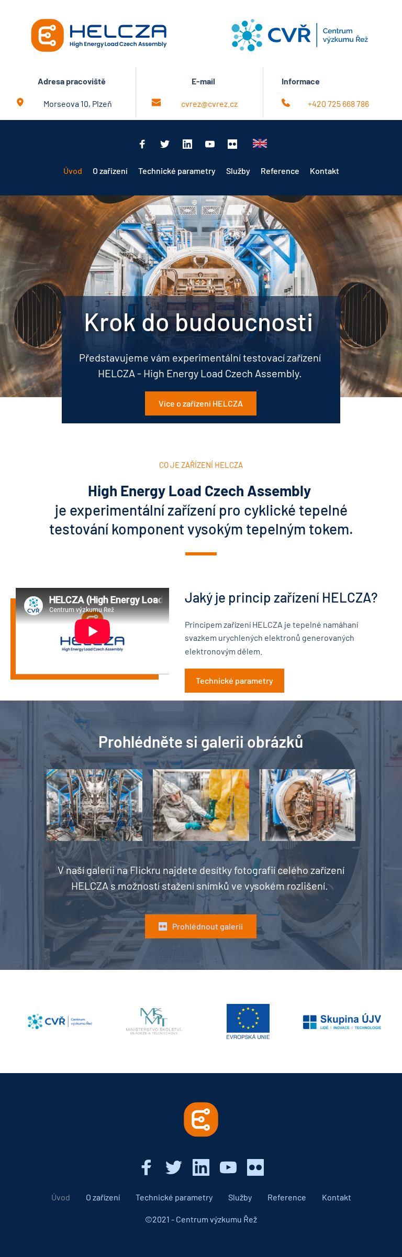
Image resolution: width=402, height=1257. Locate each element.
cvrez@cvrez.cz (209, 103)
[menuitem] (73, 171)
